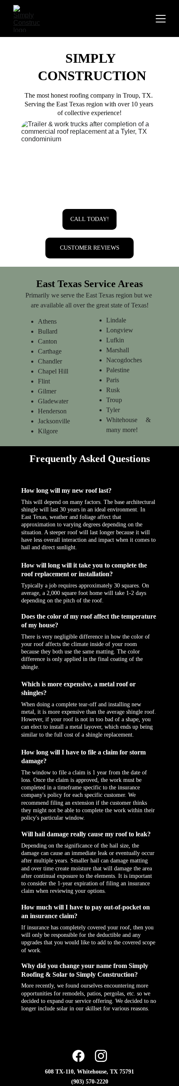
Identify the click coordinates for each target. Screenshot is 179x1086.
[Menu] (161, 18)
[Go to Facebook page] (78, 1056)
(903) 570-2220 (89, 1082)
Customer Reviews (89, 248)
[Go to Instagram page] (101, 1056)
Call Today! (89, 219)
